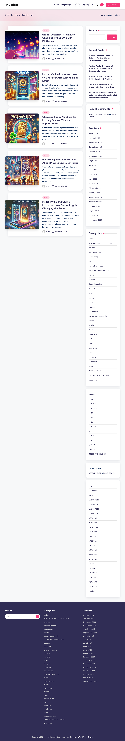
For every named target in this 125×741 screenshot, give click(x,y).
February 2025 (95, 188)
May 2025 (93, 174)
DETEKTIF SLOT (95, 473)
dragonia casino (95, 284)
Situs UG (92, 431)
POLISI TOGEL (109, 473)
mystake (92, 307)
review (91, 330)
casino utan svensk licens (99, 270)
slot (90, 352)
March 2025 (93, 183)
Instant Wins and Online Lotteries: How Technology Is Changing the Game (59, 205)
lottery (45, 30)
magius (91, 302)
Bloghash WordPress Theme (82, 737)
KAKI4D (92, 445)
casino (91, 261)
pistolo (91, 321)
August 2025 (94, 161)
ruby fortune (93, 348)
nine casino (93, 311)
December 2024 (95, 197)
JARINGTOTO (94, 500)
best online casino (96, 252)
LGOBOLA (93, 541)
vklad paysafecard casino (99, 375)
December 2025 (95, 142)
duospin (92, 289)
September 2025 (95, 156)
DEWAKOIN (93, 518)
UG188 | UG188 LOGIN (97, 454)
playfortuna (93, 325)
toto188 (92, 395)
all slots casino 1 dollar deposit (101, 243)
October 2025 (94, 152)
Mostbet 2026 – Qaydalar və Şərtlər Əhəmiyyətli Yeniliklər (101, 77)
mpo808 (92, 591)
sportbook (93, 491)
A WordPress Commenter (99, 114)
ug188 (91, 399)
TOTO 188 (93, 408)
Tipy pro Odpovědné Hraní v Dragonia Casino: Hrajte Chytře (102, 85)
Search (93, 30)
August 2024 (94, 211)
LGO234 (92, 545)
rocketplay (93, 334)
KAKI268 (92, 536)
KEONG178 (93, 586)
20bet (91, 238)
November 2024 (95, 202)
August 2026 (94, 133)
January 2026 (94, 138)
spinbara (92, 357)
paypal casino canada (98, 316)
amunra (92, 248)
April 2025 (93, 179)
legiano (92, 293)
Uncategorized (95, 371)
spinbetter (93, 362)
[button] (113, 5)
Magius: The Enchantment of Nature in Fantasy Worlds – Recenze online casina (101, 57)
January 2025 (94, 193)
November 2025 (95, 147)
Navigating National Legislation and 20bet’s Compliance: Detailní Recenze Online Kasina (103, 95)
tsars (91, 366)
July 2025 (92, 165)
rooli (90, 343)
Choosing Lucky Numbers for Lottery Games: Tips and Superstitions (59, 120)
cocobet (92, 280)
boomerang (93, 257)
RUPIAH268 (93, 527)
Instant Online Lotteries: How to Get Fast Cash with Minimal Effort (60, 77)
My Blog (12, 5)
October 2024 (94, 206)
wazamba (93, 380)
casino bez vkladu (96, 266)
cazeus (91, 275)
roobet (91, 339)
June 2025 (93, 170)
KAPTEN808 (94, 532)
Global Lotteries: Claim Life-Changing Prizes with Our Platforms (59, 38)
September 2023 (95, 220)
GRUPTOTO (93, 495)
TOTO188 (92, 404)
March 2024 (93, 215)
